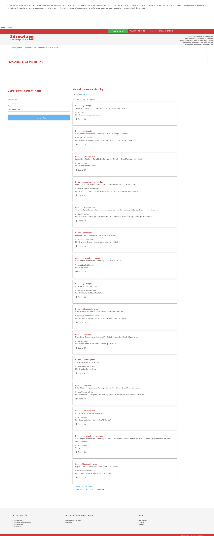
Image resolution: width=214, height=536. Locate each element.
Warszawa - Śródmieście (90, 189)
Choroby (152, 31)
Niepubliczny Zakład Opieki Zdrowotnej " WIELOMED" (99, 344)
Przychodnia (83, 267)
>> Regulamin (16, 527)
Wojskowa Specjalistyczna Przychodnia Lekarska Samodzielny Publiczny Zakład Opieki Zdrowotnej (115, 216)
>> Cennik (68, 523)
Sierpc (83, 112)
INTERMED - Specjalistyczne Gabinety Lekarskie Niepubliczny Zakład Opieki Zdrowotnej (107, 388)
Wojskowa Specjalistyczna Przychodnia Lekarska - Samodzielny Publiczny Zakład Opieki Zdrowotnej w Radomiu (116, 210)
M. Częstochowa (87, 239)
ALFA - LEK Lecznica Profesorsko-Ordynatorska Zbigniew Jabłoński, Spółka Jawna (105, 184)
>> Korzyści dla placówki (73, 521)
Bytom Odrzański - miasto (90, 316)
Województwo (12, 99)
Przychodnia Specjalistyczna (89, 115)
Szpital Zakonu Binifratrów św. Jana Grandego (96, 473)
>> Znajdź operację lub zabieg (21, 523)
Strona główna (16, 48)
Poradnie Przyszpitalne (87, 166)
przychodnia (83, 448)
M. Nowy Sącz (86, 138)
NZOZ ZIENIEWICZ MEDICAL (86, 286)
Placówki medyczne (137, 31)
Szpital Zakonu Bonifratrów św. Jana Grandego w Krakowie (96, 467)
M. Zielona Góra (87, 392)
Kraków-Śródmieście (88, 471)
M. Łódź (84, 445)
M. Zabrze (85, 163)
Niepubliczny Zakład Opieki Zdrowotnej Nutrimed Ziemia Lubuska (99, 311)
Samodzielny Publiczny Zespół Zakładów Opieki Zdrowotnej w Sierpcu (100, 108)
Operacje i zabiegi (166, 31)
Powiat (10, 106)
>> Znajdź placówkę (18, 521)
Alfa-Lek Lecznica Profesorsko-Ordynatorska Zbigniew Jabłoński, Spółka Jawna (108, 191)
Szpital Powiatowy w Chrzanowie (87, 362)
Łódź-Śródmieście (87, 265)
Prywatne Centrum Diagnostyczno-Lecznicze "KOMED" (95, 235)
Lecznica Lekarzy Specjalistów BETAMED (90, 413)
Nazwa (85, 94)
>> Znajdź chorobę (18, 525)
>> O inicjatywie (142, 521)
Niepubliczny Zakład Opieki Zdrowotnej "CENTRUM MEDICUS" (98, 261)
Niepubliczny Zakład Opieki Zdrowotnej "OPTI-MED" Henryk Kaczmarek (101, 134)
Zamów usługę (118, 31)
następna (92, 487)
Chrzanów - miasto (88, 367)
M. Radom (85, 214)
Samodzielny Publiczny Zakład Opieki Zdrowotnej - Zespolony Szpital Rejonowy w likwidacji (108, 159)
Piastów (84, 417)
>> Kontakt (140, 523)
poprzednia (77, 487)
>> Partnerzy (141, 525)
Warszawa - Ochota (88, 290)
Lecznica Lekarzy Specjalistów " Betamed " (95, 420)
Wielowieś (84, 341)
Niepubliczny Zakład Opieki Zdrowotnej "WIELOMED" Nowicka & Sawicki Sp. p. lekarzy (107, 337)
